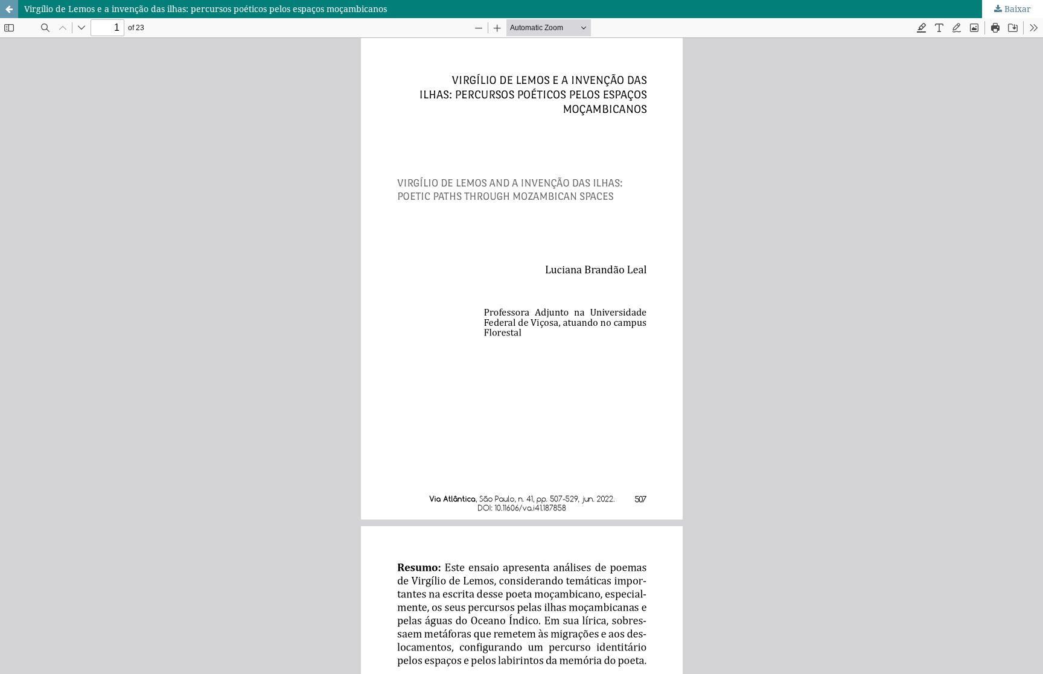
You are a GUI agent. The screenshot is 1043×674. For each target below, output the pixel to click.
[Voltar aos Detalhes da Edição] (9, 9)
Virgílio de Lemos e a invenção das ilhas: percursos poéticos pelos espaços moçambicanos (205, 8)
